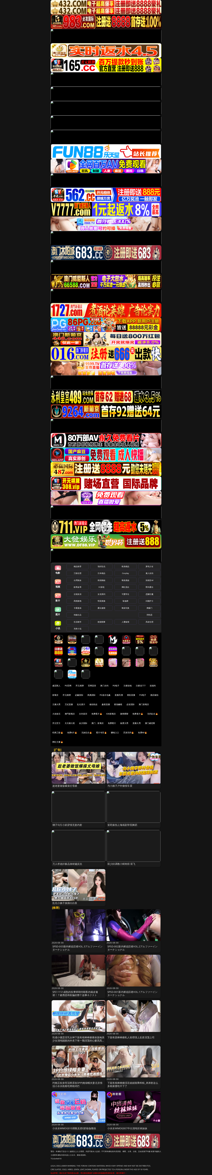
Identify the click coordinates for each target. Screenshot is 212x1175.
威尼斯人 (56, 685)
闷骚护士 (149, 601)
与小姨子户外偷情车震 (119, 785)
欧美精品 (125, 566)
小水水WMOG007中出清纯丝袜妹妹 (127, 1128)
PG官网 (68, 685)
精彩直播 (131, 695)
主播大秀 (56, 704)
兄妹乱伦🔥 (86, 732)
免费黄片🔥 (137, 713)
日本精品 (101, 573)
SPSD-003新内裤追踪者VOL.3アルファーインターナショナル (77, 948)
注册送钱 (128, 685)
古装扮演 (77, 594)
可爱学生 (125, 594)
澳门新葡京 (144, 704)
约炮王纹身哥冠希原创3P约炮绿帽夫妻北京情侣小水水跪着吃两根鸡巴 (77, 1084)
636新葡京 (111, 713)
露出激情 (101, 608)
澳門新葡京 (70, 713)
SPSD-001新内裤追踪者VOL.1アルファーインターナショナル (132, 993)
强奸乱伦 (101, 566)
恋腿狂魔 (149, 594)
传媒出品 (77, 614)
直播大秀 (137, 723)
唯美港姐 (125, 580)
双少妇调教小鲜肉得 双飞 (121, 864)
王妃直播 (69, 704)
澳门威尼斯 (150, 723)
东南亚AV (149, 580)
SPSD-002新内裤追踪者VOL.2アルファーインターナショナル (132, 948)
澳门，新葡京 (97, 723)
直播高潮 (119, 695)
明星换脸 (101, 601)
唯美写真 (125, 608)
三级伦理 (77, 573)
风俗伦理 (149, 622)
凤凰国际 (91, 695)
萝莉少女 (149, 566)
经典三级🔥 (57, 732)
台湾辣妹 (77, 580)
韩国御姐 (101, 580)
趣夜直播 (106, 704)
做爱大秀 (124, 723)
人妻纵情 (125, 622)
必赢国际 (79, 695)
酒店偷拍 (154, 695)
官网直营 (92, 685)
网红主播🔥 (57, 742)
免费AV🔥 (142, 732)
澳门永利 (104, 685)
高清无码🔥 (128, 732)
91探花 (101, 587)
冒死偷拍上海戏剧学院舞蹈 (122, 825)
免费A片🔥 (72, 732)
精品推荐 (77, 566)
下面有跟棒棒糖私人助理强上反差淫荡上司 (130, 1037)
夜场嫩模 (118, 704)
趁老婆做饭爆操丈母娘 (64, 785)
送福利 (153, 685)
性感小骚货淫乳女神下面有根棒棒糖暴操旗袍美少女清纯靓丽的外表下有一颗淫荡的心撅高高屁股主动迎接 (78, 1040)
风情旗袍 (77, 601)
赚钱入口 (115, 732)
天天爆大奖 (70, 723)
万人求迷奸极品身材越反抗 (67, 864)
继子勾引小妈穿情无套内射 (67, 825)
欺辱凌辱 (77, 587)
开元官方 (56, 723)
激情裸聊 (124, 713)
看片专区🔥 (101, 732)
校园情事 (101, 622)
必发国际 (130, 704)
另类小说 (77, 628)
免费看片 (112, 723)
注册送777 (141, 685)
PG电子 (116, 685)
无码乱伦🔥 (152, 713)
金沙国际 (83, 723)
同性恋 (149, 614)
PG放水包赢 (105, 695)
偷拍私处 (93, 704)
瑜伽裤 (125, 601)
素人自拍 (149, 573)
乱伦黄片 (81, 704)
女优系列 (101, 594)
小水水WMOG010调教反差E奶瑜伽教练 (74, 1128)
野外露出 (149, 587)
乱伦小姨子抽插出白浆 (64, 903)
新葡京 (55, 695)
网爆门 (149, 608)
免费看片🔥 (96, 713)
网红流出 (125, 587)
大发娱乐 (56, 713)
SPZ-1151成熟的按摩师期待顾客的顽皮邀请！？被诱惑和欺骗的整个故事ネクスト (75, 993)
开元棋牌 (80, 685)
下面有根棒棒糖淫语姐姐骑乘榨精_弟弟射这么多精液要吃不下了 (132, 1084)
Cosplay (125, 573)
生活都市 (77, 622)
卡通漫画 (77, 608)
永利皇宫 (83, 713)
